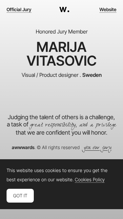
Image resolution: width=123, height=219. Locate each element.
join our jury (98, 148)
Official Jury (19, 9)
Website (107, 9)
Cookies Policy (90, 179)
